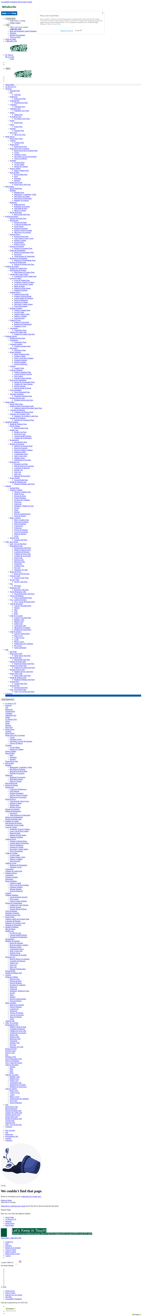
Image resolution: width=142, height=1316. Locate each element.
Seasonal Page (15, 91)
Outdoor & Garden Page (18, 268)
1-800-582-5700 (15, 29)
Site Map (8, 1297)
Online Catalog (15, 23)
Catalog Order (10, 19)
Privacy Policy (10, 1293)
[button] (78, 30)
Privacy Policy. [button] (56, 24)
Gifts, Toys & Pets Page (18, 544)
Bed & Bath (9, 1225)
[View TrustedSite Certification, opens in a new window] (10, 1311)
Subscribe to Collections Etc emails (13, 1206)
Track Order (9, 1217)
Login (12, 59)
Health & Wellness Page (18, 424)
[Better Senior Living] (9, 15)
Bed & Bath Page (16, 188)
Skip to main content (25, 2)
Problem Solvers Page (17, 338)
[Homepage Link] (18, 51)
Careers (8, 1256)
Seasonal (8, 1221)
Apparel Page (14, 488)
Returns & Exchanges (17, 35)
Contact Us (9, 1242)
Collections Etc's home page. (31, 1196)
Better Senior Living (12, 1254)
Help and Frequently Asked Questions (23, 31)
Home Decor (9, 1223)
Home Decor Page (16, 139)
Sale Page (13, 652)
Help (7, 25)
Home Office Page (16, 404)
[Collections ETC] (9, 8)
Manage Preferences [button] (66, 31)
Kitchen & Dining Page (18, 218)
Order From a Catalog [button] (17, 21)
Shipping (13, 33)
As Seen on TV (10, 1219)
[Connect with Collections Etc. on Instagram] (20, 1263)
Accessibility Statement (9, 2)
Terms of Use (10, 1291)
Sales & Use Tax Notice (13, 1295)
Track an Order (15, 37)
